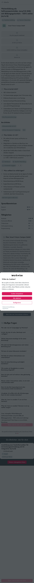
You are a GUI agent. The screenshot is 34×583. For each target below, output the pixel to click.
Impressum (5, 308)
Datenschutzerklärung (8, 307)
